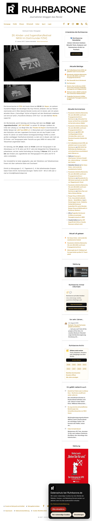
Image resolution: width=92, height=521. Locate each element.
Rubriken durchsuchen (73, 373)
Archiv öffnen (76, 360)
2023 (84, 365)
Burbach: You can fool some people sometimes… (76, 325)
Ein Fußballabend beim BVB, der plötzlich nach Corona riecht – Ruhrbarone (78, 145)
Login (49, 24)
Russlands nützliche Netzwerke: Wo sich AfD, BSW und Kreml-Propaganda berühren (77, 76)
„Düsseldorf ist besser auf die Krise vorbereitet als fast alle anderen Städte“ (78, 121)
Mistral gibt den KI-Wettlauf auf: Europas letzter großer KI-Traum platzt (77, 252)
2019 (84, 369)
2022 (68, 369)
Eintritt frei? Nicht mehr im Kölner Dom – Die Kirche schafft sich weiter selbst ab (78, 393)
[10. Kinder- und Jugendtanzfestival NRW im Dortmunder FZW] (31, 37)
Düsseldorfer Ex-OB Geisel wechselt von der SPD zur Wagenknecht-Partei (78, 180)
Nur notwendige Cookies (61, 515)
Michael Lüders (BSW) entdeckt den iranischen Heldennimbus (76, 92)
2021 (73, 369)
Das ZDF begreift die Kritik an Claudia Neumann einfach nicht (77, 222)
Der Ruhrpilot (71, 83)
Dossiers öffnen (71, 375)
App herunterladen (76, 304)
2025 (73, 365)
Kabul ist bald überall (74, 429)
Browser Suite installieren (76, 308)
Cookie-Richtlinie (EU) (40, 510)
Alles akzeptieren (58, 509)
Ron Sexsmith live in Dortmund (76, 80)
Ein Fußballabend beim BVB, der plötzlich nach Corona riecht (77, 70)
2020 (79, 369)
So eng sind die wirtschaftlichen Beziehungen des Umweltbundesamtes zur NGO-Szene (77, 410)
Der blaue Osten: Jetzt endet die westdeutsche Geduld (77, 167)
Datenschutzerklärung (22, 510)
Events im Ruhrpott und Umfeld (14, 506)
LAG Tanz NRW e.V (23, 130)
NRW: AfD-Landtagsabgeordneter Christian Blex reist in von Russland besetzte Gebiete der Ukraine (77, 136)
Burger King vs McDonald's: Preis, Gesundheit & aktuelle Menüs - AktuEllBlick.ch (76, 198)
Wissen (21, 24)
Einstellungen (79, 515)
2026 (68, 365)
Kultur (37, 24)
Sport (43, 24)
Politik (15, 24)
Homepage (7, 24)
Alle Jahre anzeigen (72, 377)
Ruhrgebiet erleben (34, 506)
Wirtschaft (30, 24)
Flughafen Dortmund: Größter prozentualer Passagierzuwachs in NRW (77, 98)
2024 (79, 365)
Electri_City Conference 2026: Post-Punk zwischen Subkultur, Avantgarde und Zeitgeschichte (76, 87)
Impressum (8, 510)
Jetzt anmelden (76, 54)
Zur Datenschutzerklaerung (60, 504)
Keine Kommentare (42, 41)
